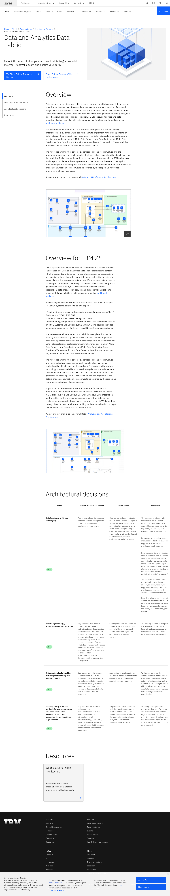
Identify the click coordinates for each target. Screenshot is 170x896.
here (120, 885)
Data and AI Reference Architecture (98, 177)
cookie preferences (57, 883)
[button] (160, 3)
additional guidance (55, 123)
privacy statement (56, 890)
